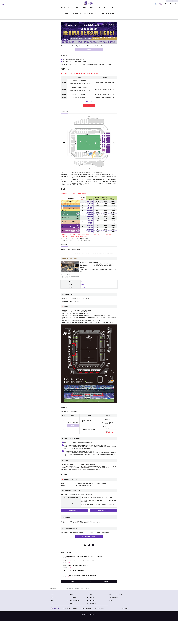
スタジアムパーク (94, 603)
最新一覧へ (89, 581)
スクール (92, 597)
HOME (3, 4)
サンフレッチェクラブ (75, 600)
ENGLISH (175, 1)
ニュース (60, 588)
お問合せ (102, 608)
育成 (91, 594)
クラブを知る (73, 597)
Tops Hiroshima (113, 597)
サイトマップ (76, 608)
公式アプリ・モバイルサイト (115, 594)
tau (110, 600)
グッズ (71, 594)
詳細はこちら (88, 105)
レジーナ (55, 588)
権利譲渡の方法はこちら (74, 510)
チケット (53, 603)
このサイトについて (67, 608)
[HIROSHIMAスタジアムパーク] (158, 4)
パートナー (92, 600)
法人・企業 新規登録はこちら (88, 536)
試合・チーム (53, 597)
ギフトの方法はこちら (103, 510)
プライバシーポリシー (86, 608)
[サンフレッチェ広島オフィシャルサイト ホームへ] (54, 608)
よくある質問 (169, 1)
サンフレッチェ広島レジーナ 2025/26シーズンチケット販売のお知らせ (77, 588)
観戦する (53, 600)
